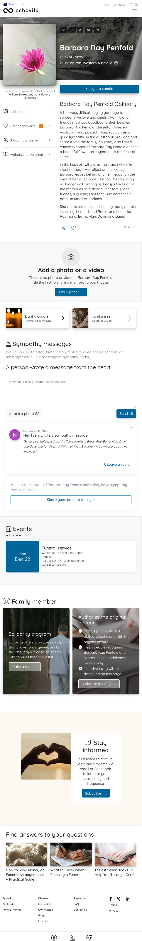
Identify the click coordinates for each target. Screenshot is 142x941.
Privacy (113, 910)
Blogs (41, 915)
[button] (14, 4)
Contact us (119, 4)
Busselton (73, 63)
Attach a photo (21, 413)
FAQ (106, 4)
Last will (43, 921)
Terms (113, 905)
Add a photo (68, 292)
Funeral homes (12, 909)
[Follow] (74, 228)
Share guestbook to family (69, 499)
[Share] (63, 228)
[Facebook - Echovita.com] (110, 899)
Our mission (45, 909)
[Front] (20, 10)
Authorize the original (99, 683)
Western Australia (97, 63)
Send (124, 413)
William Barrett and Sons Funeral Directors (29, 96)
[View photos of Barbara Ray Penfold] (29, 54)
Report (131, 227)
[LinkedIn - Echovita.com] (127, 899)
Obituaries (9, 904)
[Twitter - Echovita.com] (118, 899)
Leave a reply (118, 464)
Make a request (25, 666)
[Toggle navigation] (134, 10)
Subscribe (93, 793)
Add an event (15, 535)
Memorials (44, 904)
